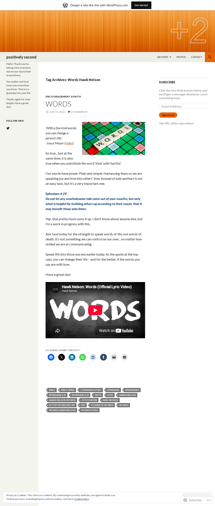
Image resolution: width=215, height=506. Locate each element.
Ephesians (113, 390)
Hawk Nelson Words (62, 400)
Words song (89, 410)
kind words (110, 400)
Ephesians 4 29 (57, 395)
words (123, 405)
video (69, 143)
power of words (102, 405)
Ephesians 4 (132, 390)
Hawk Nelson (127, 395)
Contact (196, 57)
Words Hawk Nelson (62, 410)
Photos (181, 57)
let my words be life (62, 405)
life (83, 405)
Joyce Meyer (89, 400)
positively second (21, 57)
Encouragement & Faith (63, 96)
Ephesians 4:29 (80, 395)
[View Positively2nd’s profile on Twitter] (8, 128)
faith (98, 395)
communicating (90, 390)
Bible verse (68, 390)
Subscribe (167, 82)
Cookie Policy (81, 499)
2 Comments (79, 111)
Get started (141, 5)
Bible (52, 390)
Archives (162, 57)
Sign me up (168, 115)
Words (58, 104)
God (110, 395)
